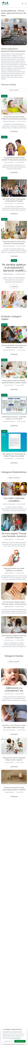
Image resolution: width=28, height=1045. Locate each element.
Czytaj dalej (14, 286)
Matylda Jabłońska (9, 539)
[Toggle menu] (25, 3)
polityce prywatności (16, 1038)
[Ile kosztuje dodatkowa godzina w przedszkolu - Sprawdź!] (14, 31)
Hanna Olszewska (7, 39)
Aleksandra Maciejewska (9, 121)
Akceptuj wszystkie (20, 1041)
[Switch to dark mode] (22, 3)
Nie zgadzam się (8, 1041)
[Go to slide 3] (24, 43)
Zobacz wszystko (14, 90)
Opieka (6, 30)
